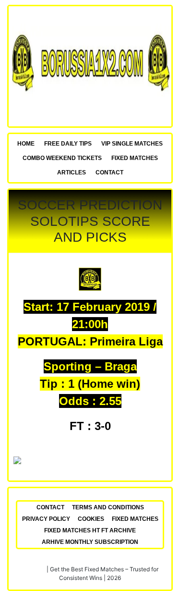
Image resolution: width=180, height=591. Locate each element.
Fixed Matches (134, 158)
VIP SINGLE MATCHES (132, 143)
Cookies (91, 519)
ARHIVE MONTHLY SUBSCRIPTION (90, 542)
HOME (26, 143)
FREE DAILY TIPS (68, 143)
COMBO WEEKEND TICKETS (62, 158)
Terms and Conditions (108, 507)
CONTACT (109, 172)
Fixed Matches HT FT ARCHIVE (90, 530)
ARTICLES (71, 172)
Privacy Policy (46, 519)
